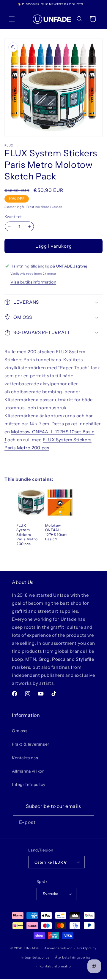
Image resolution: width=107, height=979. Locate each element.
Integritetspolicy (28, 784)
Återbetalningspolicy (73, 957)
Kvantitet (13, 216)
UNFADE (31, 948)
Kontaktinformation (56, 966)
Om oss (20, 730)
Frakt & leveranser (30, 744)
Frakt (30, 207)
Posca (58, 659)
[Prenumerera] (87, 822)
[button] (11, 19)
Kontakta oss (25, 757)
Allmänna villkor (28, 771)
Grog (43, 659)
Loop (17, 659)
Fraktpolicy (87, 948)
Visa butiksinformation (33, 282)
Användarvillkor (58, 948)
